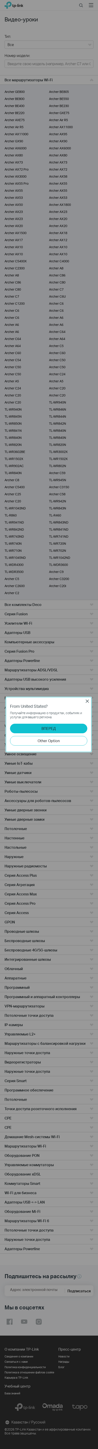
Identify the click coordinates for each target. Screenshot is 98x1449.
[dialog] (49, 724)
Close (87, 701)
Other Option (49, 740)
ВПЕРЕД (48, 728)
